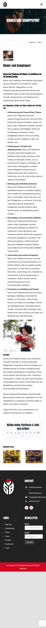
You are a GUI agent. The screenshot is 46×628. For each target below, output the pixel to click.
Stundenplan (10, 528)
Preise (7, 532)
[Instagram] (31, 508)
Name (27, 524)
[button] (4, 456)
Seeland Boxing (26, 565)
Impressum (9, 544)
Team (7, 536)
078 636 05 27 (34, 501)
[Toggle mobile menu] (42, 4)
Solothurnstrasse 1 (35, 488)
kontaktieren (29, 409)
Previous (32, 42)
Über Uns (8, 524)
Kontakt (8, 540)
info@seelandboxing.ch (36, 497)
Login (7, 548)
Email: (27, 533)
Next (39, 42)
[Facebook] (26, 508)
